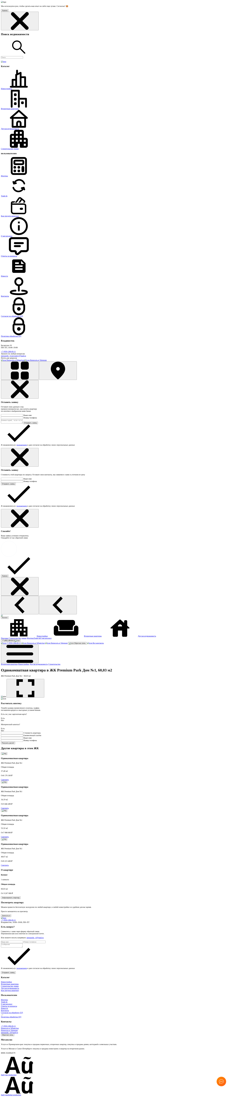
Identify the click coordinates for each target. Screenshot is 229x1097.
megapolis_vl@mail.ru (35, 938)
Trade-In (4, 196)
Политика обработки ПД (11, 336)
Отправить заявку (30, 423)
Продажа (4, 638)
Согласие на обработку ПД (12, 316)
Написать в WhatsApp (15, 360)
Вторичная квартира (9, 664)
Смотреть (5, 780)
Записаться (6, 916)
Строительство (54, 664)
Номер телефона (30, 418)
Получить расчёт (8, 743)
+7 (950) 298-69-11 (8, 352)
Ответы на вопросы (9, 256)
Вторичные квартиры (10, 109)
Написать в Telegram (38, 360)
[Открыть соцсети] (221, 1081)
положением (22, 445)
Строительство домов (10, 149)
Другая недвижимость (10, 129)
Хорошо (5, 576)
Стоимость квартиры (32, 733)
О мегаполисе (6, 236)
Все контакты (98, 643)
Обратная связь (80, 643)
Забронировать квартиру (11, 898)
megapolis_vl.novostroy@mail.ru (13, 356)
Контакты (5, 296)
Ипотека (4, 176)
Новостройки (6, 89)
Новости (4, 276)
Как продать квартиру (10, 216)
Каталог (5, 617)
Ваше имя (27, 415)
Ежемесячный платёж (32, 735)
